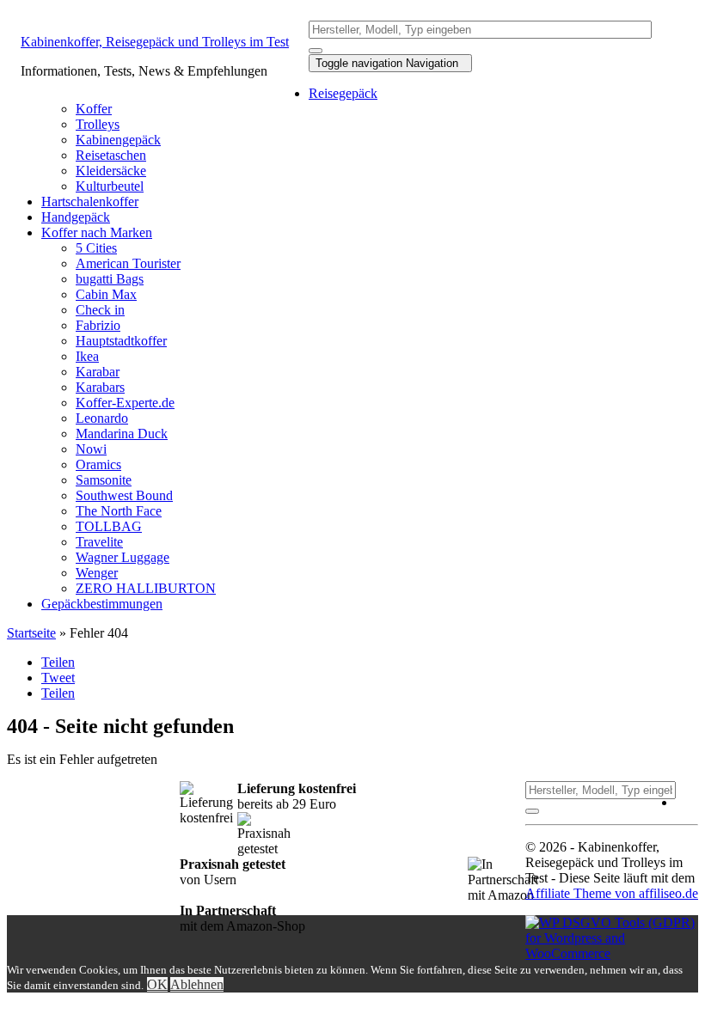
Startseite (31, 633)
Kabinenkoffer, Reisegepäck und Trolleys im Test (155, 41)
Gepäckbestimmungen (101, 603)
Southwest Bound (124, 495)
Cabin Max (106, 294)
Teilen (58, 662)
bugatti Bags (110, 279)
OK (157, 984)
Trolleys (98, 124)
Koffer (94, 108)
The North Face (119, 511)
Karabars (100, 387)
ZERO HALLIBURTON (146, 588)
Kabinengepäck (118, 139)
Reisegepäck (343, 93)
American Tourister (128, 263)
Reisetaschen (111, 155)
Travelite (99, 541)
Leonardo (102, 418)
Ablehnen (197, 984)
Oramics (98, 464)
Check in (100, 309)
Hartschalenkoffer (89, 201)
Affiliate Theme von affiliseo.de (611, 893)
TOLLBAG (109, 526)
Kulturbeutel (110, 186)
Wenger (97, 572)
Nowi (91, 449)
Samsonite (104, 480)
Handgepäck (75, 217)
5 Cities (96, 248)
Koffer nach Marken (96, 232)
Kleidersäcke (111, 170)
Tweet (58, 677)
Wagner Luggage (122, 557)
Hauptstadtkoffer (121, 340)
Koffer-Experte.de (125, 402)
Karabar (98, 371)
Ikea (87, 356)
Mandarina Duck (122, 433)
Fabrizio (98, 325)
